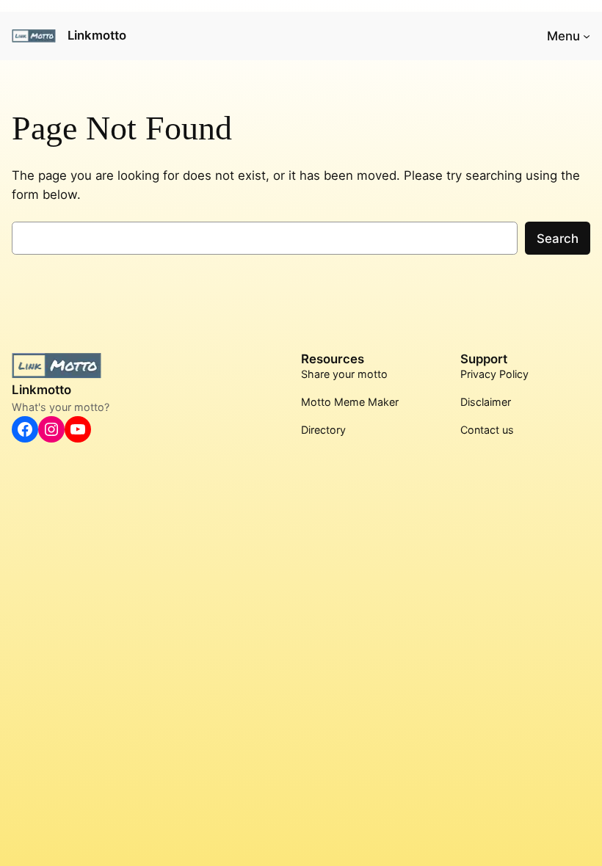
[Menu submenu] (586, 36)
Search (558, 238)
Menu (563, 36)
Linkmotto (97, 35)
